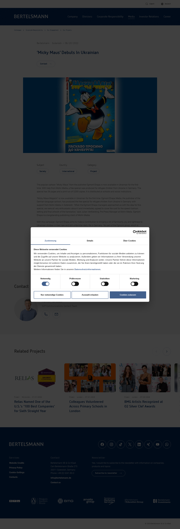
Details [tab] (90, 241)
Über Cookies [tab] (129, 241)
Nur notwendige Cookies (52, 295)
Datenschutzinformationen (87, 269)
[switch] (75, 284)
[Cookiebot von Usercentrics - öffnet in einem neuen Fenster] (134, 232)
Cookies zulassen (128, 295)
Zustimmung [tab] (50, 241)
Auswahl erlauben (90, 295)
